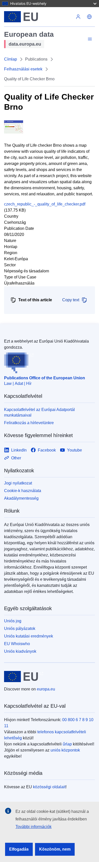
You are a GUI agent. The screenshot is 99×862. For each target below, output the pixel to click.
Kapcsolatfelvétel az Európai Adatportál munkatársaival (39, 412)
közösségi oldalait (49, 787)
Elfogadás (19, 849)
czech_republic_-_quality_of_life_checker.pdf (44, 204)
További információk (33, 826)
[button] (89, 16)
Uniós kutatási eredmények (28, 636)
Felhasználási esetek (23, 69)
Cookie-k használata (22, 491)
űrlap (67, 744)
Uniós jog (12, 621)
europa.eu (46, 689)
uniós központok (65, 750)
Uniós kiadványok (20, 651)
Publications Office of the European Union (44, 378)
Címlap (10, 59)
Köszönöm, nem (55, 849)
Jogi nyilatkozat (18, 483)
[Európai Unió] (38, 16)
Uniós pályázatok (19, 628)
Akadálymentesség (21, 498)
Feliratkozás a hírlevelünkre (29, 423)
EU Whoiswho (17, 644)
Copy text (70, 300)
